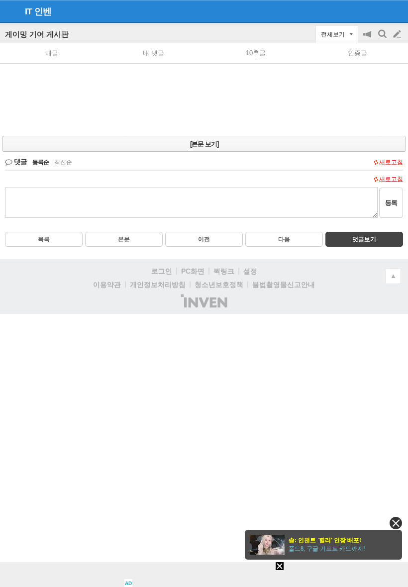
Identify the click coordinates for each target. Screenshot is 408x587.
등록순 (40, 162)
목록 (44, 239)
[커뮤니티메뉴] (10, 11)
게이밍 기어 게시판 (37, 34)
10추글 (256, 53)
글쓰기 (398, 34)
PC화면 (192, 271)
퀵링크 (223, 271)
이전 (204, 239)
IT (28, 11)
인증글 (357, 53)
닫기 (396, 523)
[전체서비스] (396, 10)
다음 (284, 239)
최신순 (63, 162)
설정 (250, 271)
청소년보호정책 (219, 285)
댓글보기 (364, 239)
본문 (124, 239)
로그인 (161, 271)
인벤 (42, 11)
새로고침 (391, 162)
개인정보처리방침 (158, 285)
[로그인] (378, 10)
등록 (391, 202)
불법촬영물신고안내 (283, 285)
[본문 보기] (204, 144)
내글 (51, 53)
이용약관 (107, 285)
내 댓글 (153, 53)
